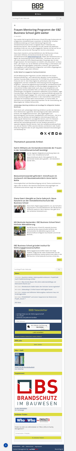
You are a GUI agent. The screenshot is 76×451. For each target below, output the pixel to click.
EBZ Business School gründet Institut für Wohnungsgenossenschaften (32, 246)
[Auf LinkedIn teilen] (53, 134)
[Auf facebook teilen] (42, 134)
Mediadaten (16, 446)
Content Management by (21, 449)
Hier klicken (40, 327)
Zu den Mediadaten (21, 408)
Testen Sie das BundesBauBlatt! (24, 367)
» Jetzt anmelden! (38, 332)
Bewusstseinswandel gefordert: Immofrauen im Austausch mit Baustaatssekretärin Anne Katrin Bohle (35, 178)
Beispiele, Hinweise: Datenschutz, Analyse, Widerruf (28, 336)
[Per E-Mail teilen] (56, 133)
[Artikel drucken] (60, 133)
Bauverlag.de (59, 449)
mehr (59, 164)
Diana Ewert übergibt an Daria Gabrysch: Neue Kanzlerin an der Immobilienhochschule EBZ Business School (35, 200)
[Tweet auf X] (45, 134)
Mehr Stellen (38, 344)
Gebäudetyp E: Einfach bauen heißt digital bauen (33, 289)
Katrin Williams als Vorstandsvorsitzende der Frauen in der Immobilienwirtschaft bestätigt (38, 149)
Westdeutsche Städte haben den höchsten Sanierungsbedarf (37, 286)
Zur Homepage (19, 410)
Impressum (38, 446)
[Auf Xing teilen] (49, 134)
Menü (39, 14)
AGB (23, 446)
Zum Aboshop (19, 369)
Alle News (18, 302)
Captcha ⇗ (45, 329)
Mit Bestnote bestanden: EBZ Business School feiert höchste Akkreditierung (37, 223)
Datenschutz (29, 446)
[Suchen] (60, 18)
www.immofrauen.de (34, 56)
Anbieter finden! (38, 438)
